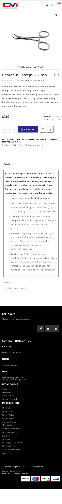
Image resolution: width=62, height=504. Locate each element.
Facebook (6, 145)
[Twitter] (48, 328)
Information (7, 411)
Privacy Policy (8, 415)
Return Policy (8, 418)
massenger (40, 145)
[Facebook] (40, 328)
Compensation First (10, 428)
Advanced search (9, 399)
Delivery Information (11, 449)
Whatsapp (29, 145)
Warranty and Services (12, 442)
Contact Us (7, 439)
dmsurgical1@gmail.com (12, 377)
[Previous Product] (54, 75)
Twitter (15, 145)
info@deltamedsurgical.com (14, 379)
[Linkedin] (55, 328)
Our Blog (6, 436)
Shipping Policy (8, 425)
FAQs (4, 453)
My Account (7, 392)
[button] (56, 17)
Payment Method (9, 446)
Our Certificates (9, 422)
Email (21, 145)
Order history (8, 395)
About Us (6, 407)
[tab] (31, 164)
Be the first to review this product (32, 80)
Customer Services (10, 432)
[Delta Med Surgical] (10, 5)
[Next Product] (58, 75)
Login (4, 389)
